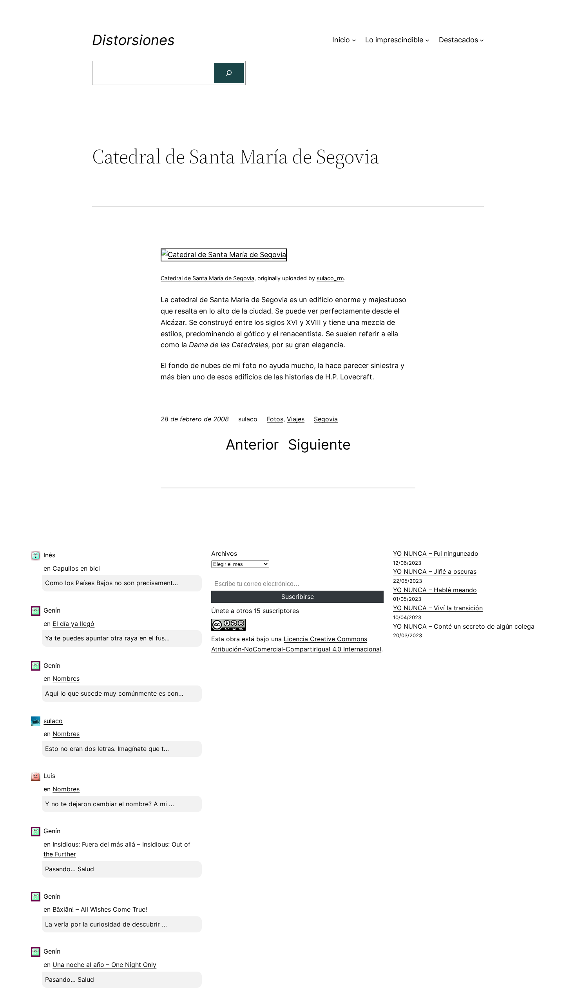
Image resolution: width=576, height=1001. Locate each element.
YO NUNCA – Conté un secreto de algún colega (463, 626)
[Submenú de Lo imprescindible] (427, 40)
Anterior (252, 444)
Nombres (66, 678)
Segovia (326, 419)
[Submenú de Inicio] (354, 40)
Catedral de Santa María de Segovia (207, 278)
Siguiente (319, 444)
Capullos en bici (76, 568)
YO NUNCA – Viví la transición (438, 608)
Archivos (224, 553)
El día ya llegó (73, 623)
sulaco (53, 721)
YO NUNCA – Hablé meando (435, 590)
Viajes (295, 419)
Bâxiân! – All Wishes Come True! (100, 909)
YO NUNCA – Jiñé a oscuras (434, 571)
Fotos (275, 419)
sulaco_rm (330, 278)
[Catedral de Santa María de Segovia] (224, 254)
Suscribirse (297, 596)
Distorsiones (133, 40)
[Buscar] (229, 73)
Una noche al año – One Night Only (104, 964)
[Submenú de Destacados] (482, 40)
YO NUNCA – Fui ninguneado (435, 553)
